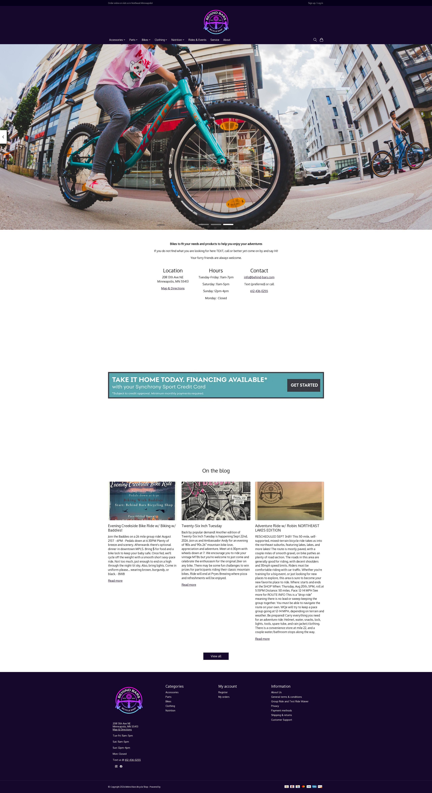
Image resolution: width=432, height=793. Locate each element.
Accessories (172, 692)
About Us (276, 692)
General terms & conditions (286, 696)
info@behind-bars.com (259, 277)
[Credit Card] (298, 786)
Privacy (275, 705)
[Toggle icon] (315, 40)
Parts (168, 696)
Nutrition (170, 710)
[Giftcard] (292, 786)
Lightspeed (166, 786)
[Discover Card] (320, 786)
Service (214, 39)
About (226, 39)
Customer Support (281, 719)
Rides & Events (197, 39)
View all (216, 656)
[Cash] (287, 786)
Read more (115, 580)
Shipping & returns (281, 714)
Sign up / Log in (315, 3)
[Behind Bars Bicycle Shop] (216, 22)
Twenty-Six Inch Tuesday (202, 525)
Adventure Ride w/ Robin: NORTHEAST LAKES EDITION (287, 527)
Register (223, 692)
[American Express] (314, 786)
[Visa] (309, 786)
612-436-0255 (259, 291)
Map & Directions (173, 288)
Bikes (168, 701)
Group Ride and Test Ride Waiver (289, 701)
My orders (224, 696)
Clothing (170, 705)
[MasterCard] (303, 786)
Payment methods (281, 710)
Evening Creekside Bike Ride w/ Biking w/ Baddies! (142, 527)
